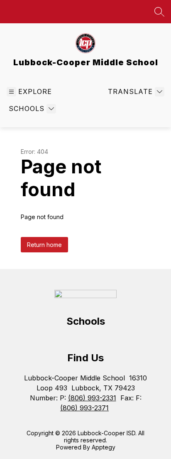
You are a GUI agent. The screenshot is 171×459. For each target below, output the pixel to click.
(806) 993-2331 (92, 398)
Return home (44, 244)
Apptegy (103, 447)
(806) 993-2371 (84, 408)
